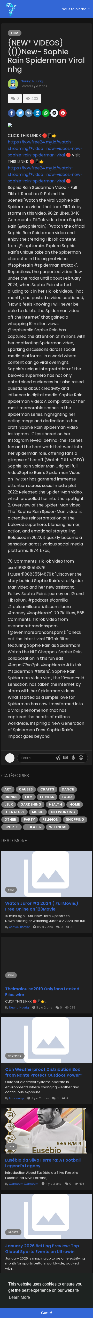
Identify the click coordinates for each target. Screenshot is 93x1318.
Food (67, 796)
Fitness (47, 796)
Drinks (11, 796)
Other (10, 819)
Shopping (75, 819)
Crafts (47, 789)
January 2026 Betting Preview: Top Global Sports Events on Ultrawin (42, 1249)
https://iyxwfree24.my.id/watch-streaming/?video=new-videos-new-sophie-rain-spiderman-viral (45, 148)
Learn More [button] (19, 1297)
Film (14, 32)
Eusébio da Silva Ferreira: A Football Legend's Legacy (43, 1163)
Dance (68, 789)
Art (7, 789)
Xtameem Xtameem (23, 1184)
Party (29, 819)
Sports (11, 827)
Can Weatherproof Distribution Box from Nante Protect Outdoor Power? (43, 1072)
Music (38, 811)
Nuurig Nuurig (32, 81)
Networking (63, 811)
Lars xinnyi (16, 1098)
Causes (26, 789)
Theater (34, 827)
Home (74, 804)
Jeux (8, 804)
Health (55, 804)
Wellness (57, 827)
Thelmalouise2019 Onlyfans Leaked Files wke (42, 992)
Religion (50, 819)
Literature (14, 811)
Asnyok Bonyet (19, 927)
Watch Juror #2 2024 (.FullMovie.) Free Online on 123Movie (41, 906)
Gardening (30, 804)
